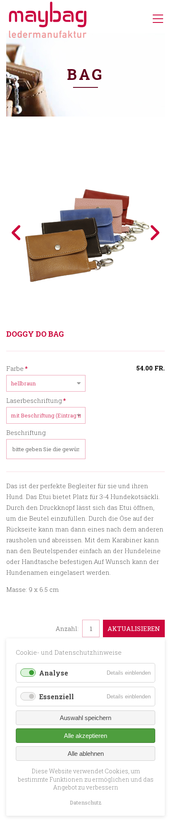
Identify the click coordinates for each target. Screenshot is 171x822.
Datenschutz (86, 802)
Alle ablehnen (86, 753)
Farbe (17, 368)
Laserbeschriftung (36, 400)
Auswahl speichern (85, 717)
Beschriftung (26, 432)
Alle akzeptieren (85, 735)
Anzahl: (67, 628)
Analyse (53, 672)
